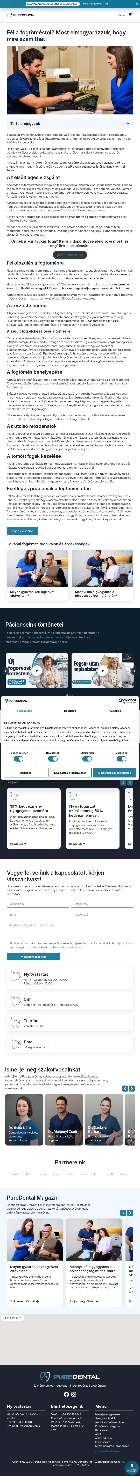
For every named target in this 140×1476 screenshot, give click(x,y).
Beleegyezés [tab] (24, 710)
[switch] (53, 758)
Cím (28, 999)
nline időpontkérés (70, 254)
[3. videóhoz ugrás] (72, 695)
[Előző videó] (5, 671)
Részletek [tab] (70, 710)
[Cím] (15, 1001)
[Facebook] (66, 1394)
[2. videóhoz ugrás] (70, 695)
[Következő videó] (134, 671)
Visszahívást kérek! (33, 956)
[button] (128, 123)
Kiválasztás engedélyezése (70, 772)
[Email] (15, 1043)
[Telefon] (15, 1022)
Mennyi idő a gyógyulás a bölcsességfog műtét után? (96, 593)
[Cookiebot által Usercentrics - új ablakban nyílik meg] (121, 700)
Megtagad (25, 772)
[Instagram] (73, 1394)
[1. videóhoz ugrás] (67, 695)
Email (29, 1041)
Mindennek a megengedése (114, 772)
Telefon (31, 1020)
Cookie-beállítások (107, 1451)
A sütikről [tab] (116, 710)
